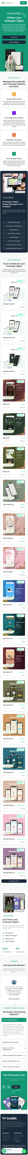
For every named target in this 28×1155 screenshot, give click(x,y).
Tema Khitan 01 (8, 705)
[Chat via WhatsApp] (24, 1151)
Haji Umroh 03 (7, 672)
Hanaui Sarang (8, 538)
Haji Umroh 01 (7, 605)
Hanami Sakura (8, 572)
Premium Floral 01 (9, 304)
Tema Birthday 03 (9, 872)
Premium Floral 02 (9, 337)
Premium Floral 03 (9, 371)
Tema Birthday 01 (9, 805)
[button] (11, 1149)
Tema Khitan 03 (8, 772)
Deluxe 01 (6, 404)
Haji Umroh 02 (7, 638)
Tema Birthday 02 (9, 839)
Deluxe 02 (6, 438)
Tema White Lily (8, 504)
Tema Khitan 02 (8, 738)
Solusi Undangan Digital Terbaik (14, 1152)
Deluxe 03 (6, 471)
